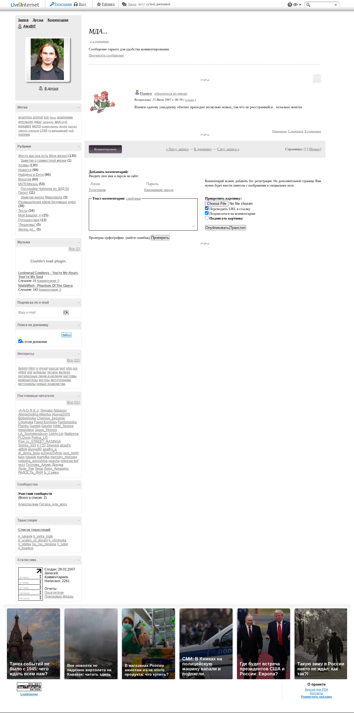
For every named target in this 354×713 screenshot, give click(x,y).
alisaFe (65, 445)
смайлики (133, 198)
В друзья (51, 89)
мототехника (61, 380)
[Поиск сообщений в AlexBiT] (66, 334)
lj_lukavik (25, 536)
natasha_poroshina (33, 461)
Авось (132, 4)
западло (48, 121)
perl (62, 368)
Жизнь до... (27, 229)
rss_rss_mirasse (44, 544)
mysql (43, 368)
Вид (297, 5)
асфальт (39, 372)
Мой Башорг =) (29, 215)
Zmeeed (52, 445)
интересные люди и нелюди (40, 376)
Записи (23, 20)
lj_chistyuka (57, 540)
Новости (25, 170)
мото (36, 126)
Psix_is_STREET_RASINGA (39, 441)
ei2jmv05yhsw (51, 453)
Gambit (35, 426)
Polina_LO (40, 438)
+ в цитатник (99, 41)
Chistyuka (25, 422)
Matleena (71, 434)
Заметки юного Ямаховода (42, 197)
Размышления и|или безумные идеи (47, 202)
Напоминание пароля (158, 190)
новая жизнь (50, 126)
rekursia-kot (69, 461)
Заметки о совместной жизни (43, 160)
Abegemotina (28, 414)
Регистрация (63, 4)
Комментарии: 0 (48, 280)
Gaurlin (46, 426)
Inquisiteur (26, 430)
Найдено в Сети (31, 175)
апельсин (25, 122)
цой (71, 130)
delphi (23, 368)
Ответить (279, 131)
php (69, 368)
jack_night (71, 453)
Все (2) (74, 249)
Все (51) (73, 402)
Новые (315, 149)
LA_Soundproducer (33, 434)
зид (57, 121)
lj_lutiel (62, 544)
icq (46, 117)
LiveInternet (26, 5)
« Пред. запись (177, 149)
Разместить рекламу (316, 696)
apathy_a (50, 449)
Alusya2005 (61, 414)
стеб (43, 130)
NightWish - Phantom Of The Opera (45, 286)
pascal (54, 368)
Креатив (24, 179)
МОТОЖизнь (28, 184)
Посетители (54, 593)
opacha (54, 461)
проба (63, 126)
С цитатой (295, 131)
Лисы (39, 469)
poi (75, 368)
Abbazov (60, 410)
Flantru (23, 426)
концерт (24, 126)
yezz (21, 465)
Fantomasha (67, 422)
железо (64, 372)
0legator (46, 410)
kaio (21, 457)
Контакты (316, 693)
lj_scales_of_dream (33, 540)
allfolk (22, 449)
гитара (52, 372)
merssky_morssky (63, 457)
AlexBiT (20, 26)
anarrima (25, 117)
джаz (38, 122)
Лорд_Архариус (56, 469)
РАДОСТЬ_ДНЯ (30, 472)
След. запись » (228, 149)
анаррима (65, 117)
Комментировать (105, 149)
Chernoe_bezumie (51, 418)
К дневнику (203, 149)
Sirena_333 (27, 445)
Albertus (45, 414)
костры (44, 380)
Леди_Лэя (26, 469)
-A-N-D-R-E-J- (29, 410)
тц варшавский (58, 130)
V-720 (41, 445)
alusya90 (35, 449)
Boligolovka (27, 418)
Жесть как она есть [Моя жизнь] (42, 156)
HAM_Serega (63, 426)
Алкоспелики (28, 504)
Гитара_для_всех (53, 504)
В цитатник (312, 131)
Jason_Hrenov (46, 430)
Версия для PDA (316, 689)
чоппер (24, 134)
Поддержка (290, 4)
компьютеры (28, 380)
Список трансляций (34, 530)
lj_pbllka (24, 544)
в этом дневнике (34, 342)
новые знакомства (51, 384)
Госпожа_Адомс (38, 465)
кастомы (70, 376)
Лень (53, 117)
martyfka (43, 457)
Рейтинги (108, 4)
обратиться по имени (170, 93)
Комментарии (58, 20)
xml (29, 372)
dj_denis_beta (29, 453)
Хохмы (23, 165)
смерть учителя (28, 130)
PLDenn (24, 438)
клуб (64, 121)
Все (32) (73, 360)
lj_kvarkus (25, 548)
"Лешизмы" (27, 225)
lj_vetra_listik (43, 536)
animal (38, 117)
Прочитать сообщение (106, 55)
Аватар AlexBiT (47, 59)
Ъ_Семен (51, 472)
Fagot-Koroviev (45, 422)
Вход (82, 4)
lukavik (30, 457)
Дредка (57, 465)
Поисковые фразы (59, 596)
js (37, 368)
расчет (72, 126)
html (31, 368)
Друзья (38, 20)
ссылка (189, 99)
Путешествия (29, 220)
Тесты (23, 211)
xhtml (22, 372)
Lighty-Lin (56, 434)
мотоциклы (27, 384)
